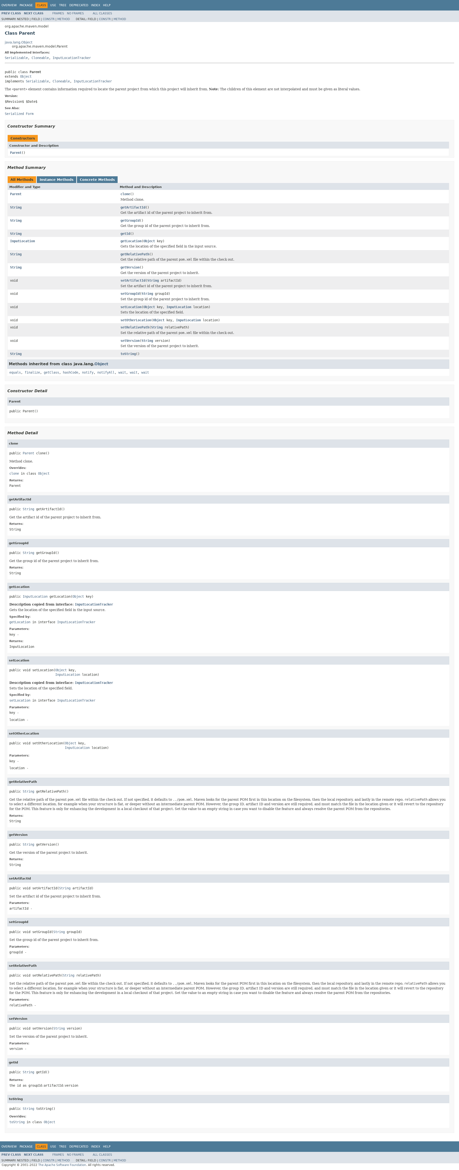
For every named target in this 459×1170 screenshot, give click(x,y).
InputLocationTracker (72, 58)
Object (26, 76)
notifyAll (106, 372)
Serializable (16, 58)
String (16, 207)
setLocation (131, 307)
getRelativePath (134, 254)
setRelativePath (134, 327)
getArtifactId (132, 207)
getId (125, 234)
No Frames (75, 13)
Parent (16, 153)
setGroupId (130, 293)
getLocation (131, 241)
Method (63, 19)
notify (87, 372)
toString (128, 354)
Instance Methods (56, 180)
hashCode (70, 372)
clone (125, 194)
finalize (32, 372)
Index (95, 5)
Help (106, 5)
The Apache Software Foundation (62, 1165)
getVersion (130, 267)
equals (15, 372)
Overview (9, 5)
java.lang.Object (18, 42)
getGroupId (130, 220)
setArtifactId (132, 280)
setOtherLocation (135, 320)
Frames (58, 13)
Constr (49, 19)
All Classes (102, 13)
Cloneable (40, 58)
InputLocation (22, 241)
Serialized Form (19, 114)
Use (53, 5)
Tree (62, 5)
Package (26, 5)
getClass (51, 372)
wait (122, 372)
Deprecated (78, 5)
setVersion (130, 341)
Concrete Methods (97, 180)
